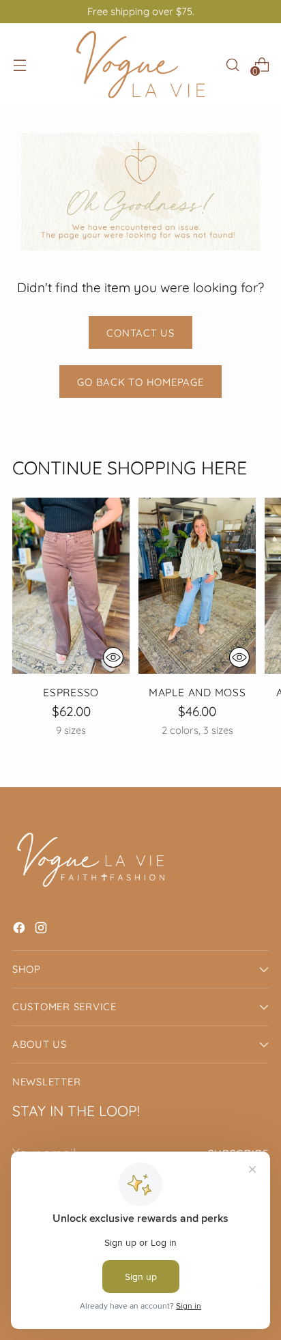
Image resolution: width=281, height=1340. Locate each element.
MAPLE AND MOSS (197, 692)
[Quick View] (113, 657)
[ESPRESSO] (71, 586)
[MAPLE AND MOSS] (197, 586)
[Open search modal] (232, 65)
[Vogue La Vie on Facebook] (20, 930)
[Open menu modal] (19, 65)
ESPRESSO (71, 692)
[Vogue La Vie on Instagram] (42, 930)
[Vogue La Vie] (140, 64)
